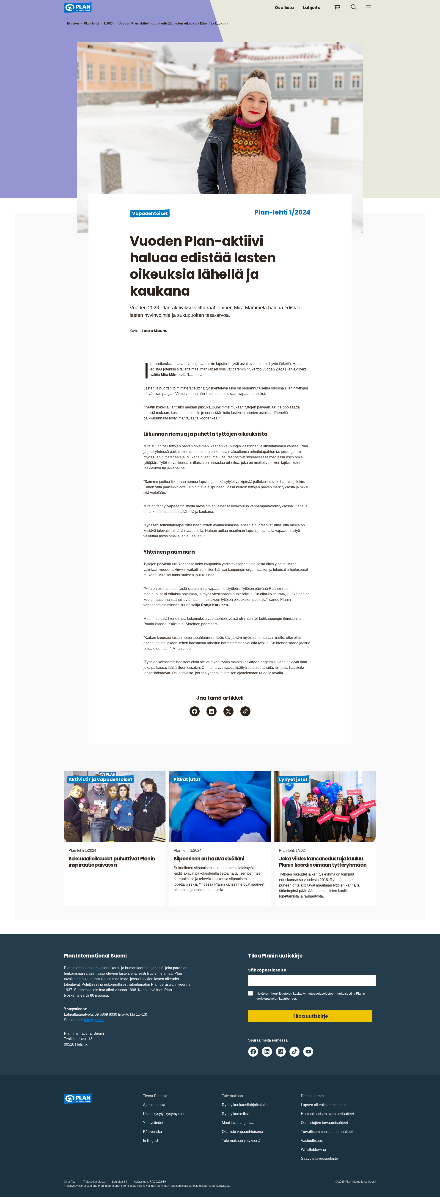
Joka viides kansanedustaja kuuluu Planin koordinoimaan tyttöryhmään (323, 862)
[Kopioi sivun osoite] (245, 711)
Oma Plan (70, 1181)
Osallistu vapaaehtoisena (242, 1132)
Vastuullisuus (312, 1141)
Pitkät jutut (187, 779)
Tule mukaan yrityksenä (241, 1141)
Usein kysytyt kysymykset (163, 1114)
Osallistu (284, 7)
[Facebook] (195, 711)
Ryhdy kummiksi (235, 1114)
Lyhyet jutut (293, 779)
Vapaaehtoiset (150, 213)
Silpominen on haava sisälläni (209, 858)
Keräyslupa (141, 1181)
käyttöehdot (287, 998)
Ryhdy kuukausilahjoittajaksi (245, 1105)
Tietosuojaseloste (94, 1181)
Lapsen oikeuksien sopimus (323, 1105)
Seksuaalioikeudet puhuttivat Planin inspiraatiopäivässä (112, 862)
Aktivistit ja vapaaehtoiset (100, 779)
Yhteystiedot (153, 1123)
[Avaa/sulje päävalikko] (368, 7)
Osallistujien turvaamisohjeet (324, 1123)
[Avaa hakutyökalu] (353, 7)
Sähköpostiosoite (269, 970)
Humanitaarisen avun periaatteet (327, 1114)
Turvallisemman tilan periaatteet (327, 1132)
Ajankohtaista (154, 1105)
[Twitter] (228, 711)
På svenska (152, 1132)
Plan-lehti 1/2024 (282, 212)
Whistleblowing (313, 1149)
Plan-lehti (91, 23)
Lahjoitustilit (119, 1181)
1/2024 (109, 23)
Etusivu (73, 23)
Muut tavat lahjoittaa (238, 1123)
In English (151, 1141)
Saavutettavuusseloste (319, 1158)
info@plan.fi (94, 1020)
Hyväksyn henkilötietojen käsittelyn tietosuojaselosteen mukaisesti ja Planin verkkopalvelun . (310, 996)
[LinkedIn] (211, 711)
